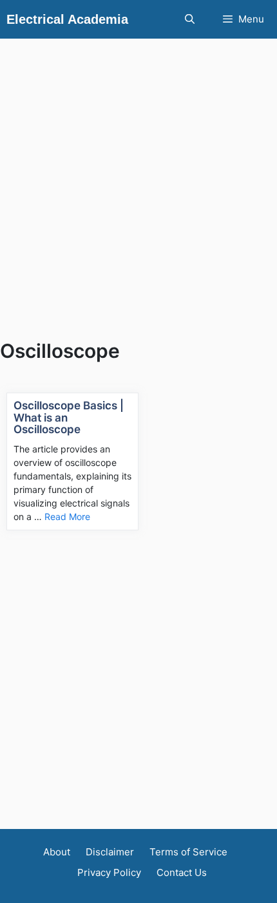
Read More (67, 516)
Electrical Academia (67, 19)
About (56, 852)
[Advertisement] (138, 177)
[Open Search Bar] (189, 19)
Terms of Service (188, 852)
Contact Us (182, 872)
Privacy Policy (109, 872)
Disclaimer (110, 852)
